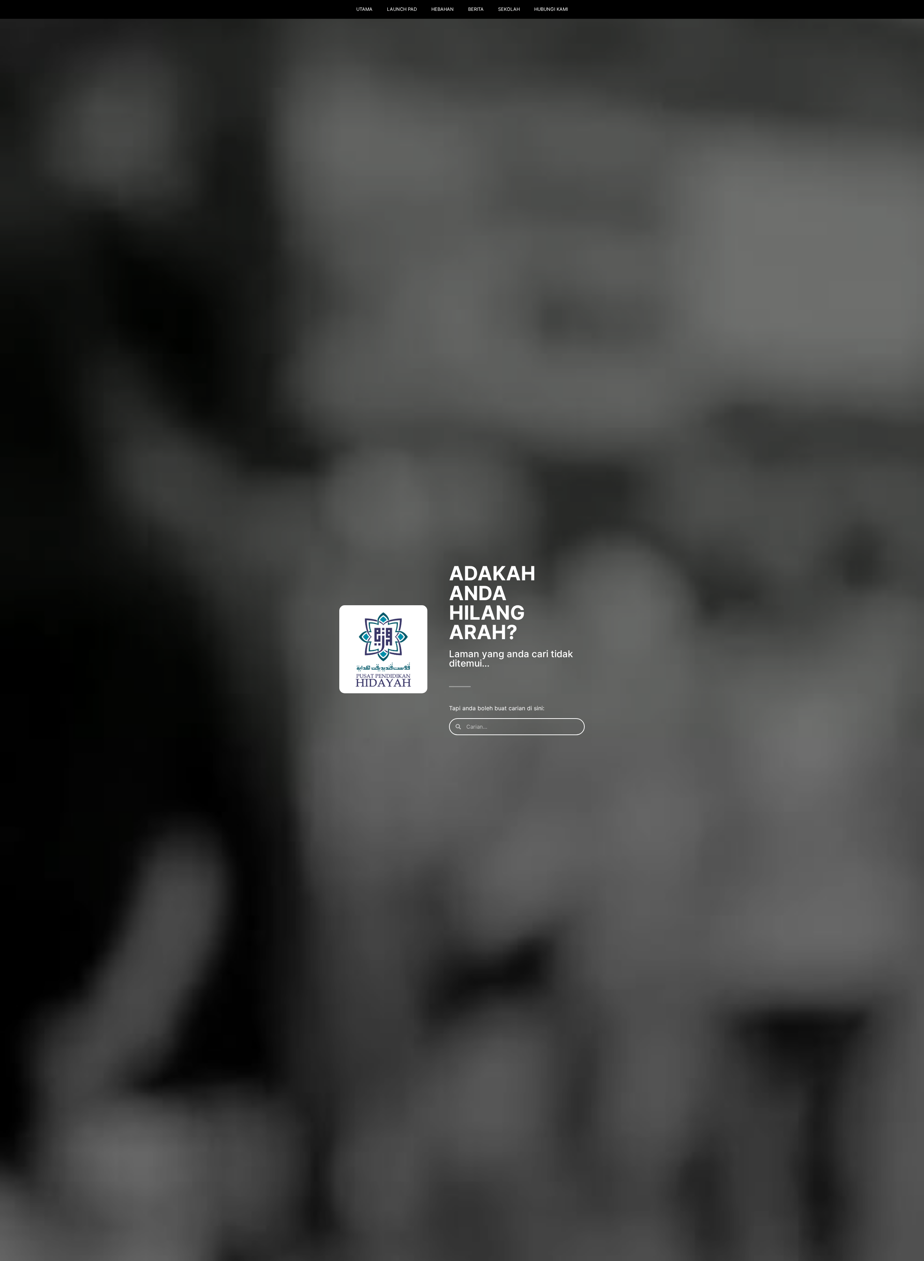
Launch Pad (402, 9)
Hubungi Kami (551, 9)
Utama (364, 9)
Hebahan (442, 9)
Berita (476, 9)
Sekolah (509, 9)
